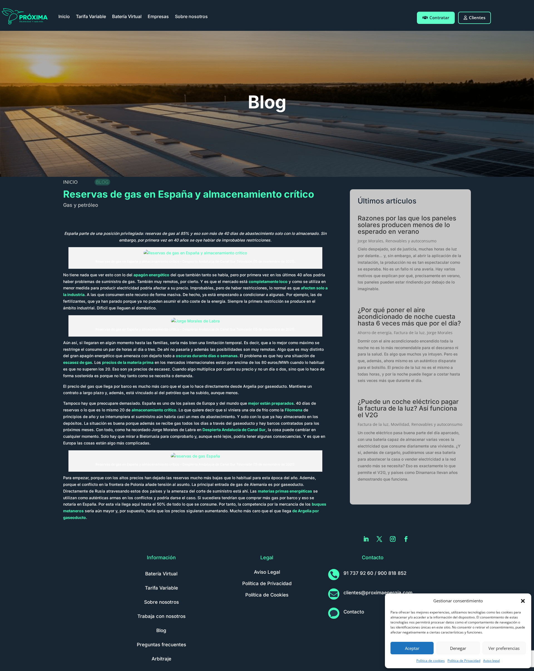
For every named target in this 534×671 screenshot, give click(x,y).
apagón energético (151, 274)
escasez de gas (77, 362)
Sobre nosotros (191, 16)
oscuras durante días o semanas (207, 355)
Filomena (293, 409)
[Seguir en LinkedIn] (366, 539)
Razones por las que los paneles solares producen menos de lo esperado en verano (407, 224)
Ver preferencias (504, 648)
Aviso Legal (267, 572)
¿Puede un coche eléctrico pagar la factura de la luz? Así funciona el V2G (408, 408)
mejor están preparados (271, 403)
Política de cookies (430, 660)
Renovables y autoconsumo (410, 240)
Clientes (477, 17)
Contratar (439, 17)
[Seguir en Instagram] (392, 539)
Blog (161, 630)
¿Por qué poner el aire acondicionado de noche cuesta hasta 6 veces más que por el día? (409, 316)
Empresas (158, 16)
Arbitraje (161, 659)
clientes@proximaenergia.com (377, 592)
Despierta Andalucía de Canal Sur (234, 429)
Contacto (353, 612)
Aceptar (412, 648)
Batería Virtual (127, 16)
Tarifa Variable (91, 16)
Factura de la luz (409, 332)
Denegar (458, 648)
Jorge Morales (370, 240)
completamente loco (268, 281)
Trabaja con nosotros (161, 616)
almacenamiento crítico (154, 409)
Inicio (64, 16)
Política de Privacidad (464, 660)
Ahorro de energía (375, 332)
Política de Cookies (266, 595)
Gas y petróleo (80, 205)
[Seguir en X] (379, 539)
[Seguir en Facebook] (406, 539)
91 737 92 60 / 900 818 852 (374, 573)
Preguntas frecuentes (161, 644)
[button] (523, 601)
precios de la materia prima (128, 362)
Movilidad (400, 424)
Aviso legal (491, 660)
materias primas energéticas (285, 491)
